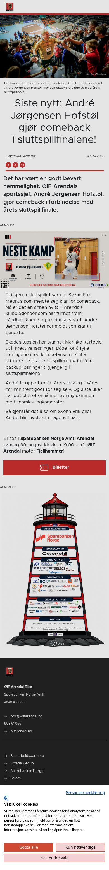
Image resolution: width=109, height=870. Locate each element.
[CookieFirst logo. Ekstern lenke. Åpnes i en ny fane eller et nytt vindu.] (6, 798)
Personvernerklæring (85, 792)
